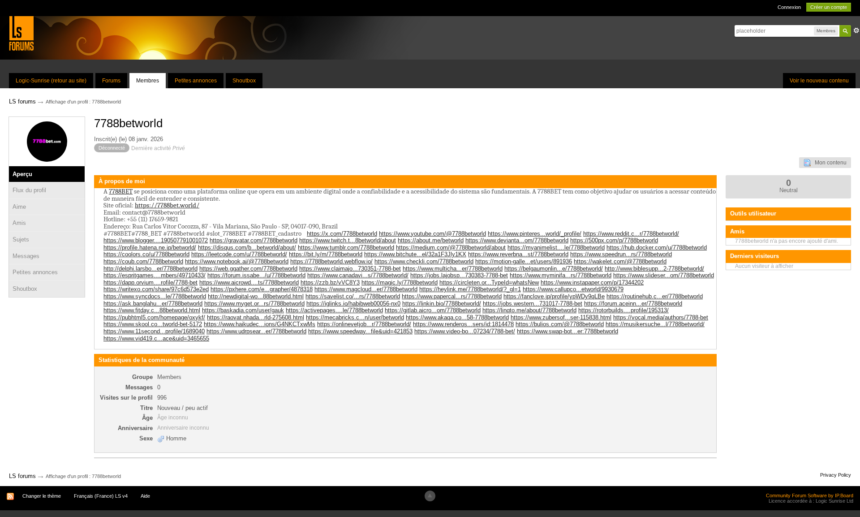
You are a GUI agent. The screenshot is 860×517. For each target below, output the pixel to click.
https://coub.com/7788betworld (143, 261)
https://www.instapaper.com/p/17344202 (592, 282)
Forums (111, 81)
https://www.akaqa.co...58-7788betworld (457, 317)
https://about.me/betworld (431, 240)
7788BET (121, 191)
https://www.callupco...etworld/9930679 (573, 289)
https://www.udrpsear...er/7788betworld (256, 331)
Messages (26, 256)
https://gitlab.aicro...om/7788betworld (433, 310)
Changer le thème (41, 496)
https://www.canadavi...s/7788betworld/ (357, 275)
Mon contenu (829, 162)
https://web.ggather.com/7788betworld (248, 268)
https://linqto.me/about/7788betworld (529, 310)
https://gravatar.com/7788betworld (253, 240)
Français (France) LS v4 (101, 496)
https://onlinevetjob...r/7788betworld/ (364, 324)
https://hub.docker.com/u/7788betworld (656, 247)
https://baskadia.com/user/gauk (243, 310)
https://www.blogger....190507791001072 (155, 240)
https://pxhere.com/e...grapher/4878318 (262, 289)
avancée (856, 30)
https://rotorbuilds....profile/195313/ (623, 310)
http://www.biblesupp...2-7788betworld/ (654, 268)
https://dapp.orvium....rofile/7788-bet (150, 282)
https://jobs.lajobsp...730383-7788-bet (459, 275)
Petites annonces (196, 81)
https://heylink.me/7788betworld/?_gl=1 (470, 289)
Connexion (789, 7)
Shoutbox (244, 81)
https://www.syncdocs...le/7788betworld (154, 296)
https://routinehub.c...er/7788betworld (654, 296)
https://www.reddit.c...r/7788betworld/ (631, 233)
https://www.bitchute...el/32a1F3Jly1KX (415, 254)
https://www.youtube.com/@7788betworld (432, 233)
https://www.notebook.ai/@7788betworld (236, 261)
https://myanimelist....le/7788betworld (556, 247)
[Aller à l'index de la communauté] (21, 33)
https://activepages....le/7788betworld (334, 310)
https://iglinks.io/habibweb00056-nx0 (353, 303)
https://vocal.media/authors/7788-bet (660, 317)
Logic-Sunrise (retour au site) (51, 81)
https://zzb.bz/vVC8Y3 (330, 282)
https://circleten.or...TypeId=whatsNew (489, 282)
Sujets (21, 239)
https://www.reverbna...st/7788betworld (518, 254)
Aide (145, 496)
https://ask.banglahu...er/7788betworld (152, 303)
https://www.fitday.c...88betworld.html (151, 310)
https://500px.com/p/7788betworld (614, 240)
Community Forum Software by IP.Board (809, 495)
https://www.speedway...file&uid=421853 (360, 331)
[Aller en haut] (430, 496)
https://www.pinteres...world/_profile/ (534, 233)
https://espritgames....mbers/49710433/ (154, 275)
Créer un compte (828, 7)
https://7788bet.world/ (167, 205)
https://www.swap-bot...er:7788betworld (567, 331)
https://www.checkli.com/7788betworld (423, 261)
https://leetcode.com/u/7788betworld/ (239, 254)
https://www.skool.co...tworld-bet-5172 (152, 324)
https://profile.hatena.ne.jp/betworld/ (149, 247)
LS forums (22, 476)
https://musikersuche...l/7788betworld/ (655, 324)
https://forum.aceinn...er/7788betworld (633, 303)
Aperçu (22, 174)
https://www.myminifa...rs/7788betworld (560, 275)
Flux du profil (29, 190)
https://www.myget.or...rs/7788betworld (254, 303)
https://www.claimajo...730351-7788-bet (350, 268)
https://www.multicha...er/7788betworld (453, 268)
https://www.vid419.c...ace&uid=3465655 (156, 338)
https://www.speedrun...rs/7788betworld (621, 254)
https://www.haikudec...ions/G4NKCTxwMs (259, 324)
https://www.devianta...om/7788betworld (516, 240)
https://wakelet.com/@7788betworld (620, 261)
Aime (19, 206)
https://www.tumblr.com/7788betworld (346, 247)
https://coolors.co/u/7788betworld (146, 254)
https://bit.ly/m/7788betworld (325, 254)
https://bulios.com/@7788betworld (560, 324)
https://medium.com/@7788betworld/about (451, 247)
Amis (19, 223)
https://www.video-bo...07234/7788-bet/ (464, 331)
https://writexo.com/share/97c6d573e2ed (156, 289)
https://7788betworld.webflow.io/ (331, 261)
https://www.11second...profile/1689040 (154, 331)
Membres (147, 81)
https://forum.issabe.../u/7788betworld (256, 275)
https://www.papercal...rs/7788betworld (452, 296)
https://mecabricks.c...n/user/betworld (355, 317)
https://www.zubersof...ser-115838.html (561, 317)
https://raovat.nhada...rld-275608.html (255, 317)
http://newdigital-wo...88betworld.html (256, 296)
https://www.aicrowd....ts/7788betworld (249, 282)
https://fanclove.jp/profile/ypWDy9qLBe (554, 296)
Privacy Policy (835, 475)
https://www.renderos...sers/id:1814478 (463, 324)
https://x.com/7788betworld (342, 233)
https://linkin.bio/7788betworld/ (441, 303)
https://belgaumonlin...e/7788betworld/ (553, 268)
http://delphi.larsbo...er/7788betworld (150, 268)
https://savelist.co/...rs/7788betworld (352, 296)
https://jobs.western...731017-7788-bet (532, 303)
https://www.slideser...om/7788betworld (663, 275)
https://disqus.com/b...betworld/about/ (247, 247)
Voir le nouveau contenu (819, 81)
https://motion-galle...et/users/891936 (523, 261)
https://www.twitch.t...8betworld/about (347, 240)
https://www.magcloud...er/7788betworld (365, 289)
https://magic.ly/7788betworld (399, 282)
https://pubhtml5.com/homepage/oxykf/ (154, 317)
